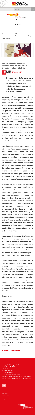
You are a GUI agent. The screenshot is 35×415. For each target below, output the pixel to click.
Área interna (5, 393)
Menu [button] (19, 25)
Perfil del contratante (7, 397)
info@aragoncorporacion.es (13, 374)
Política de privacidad (14, 376)
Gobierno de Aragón (20, 4)
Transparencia (6, 395)
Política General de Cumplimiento (22, 378)
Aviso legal (5, 376)
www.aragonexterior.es (11, 351)
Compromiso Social (7, 399)
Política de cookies (26, 376)
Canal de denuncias (7, 378)
